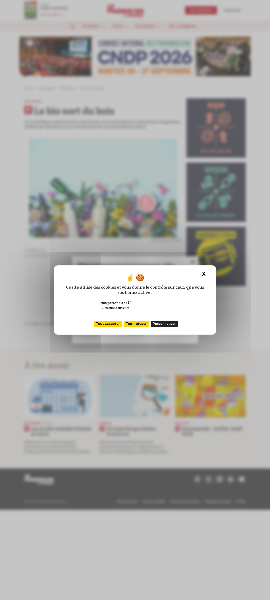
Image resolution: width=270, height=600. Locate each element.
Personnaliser (164, 324)
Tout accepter (108, 324)
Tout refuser (136, 324)
